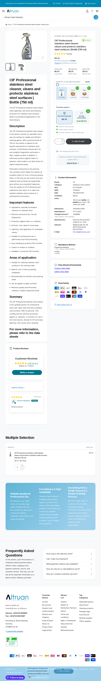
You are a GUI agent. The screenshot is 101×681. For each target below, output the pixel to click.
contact (45, 602)
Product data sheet (62, 268)
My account (46, 605)
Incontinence (84, 615)
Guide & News (47, 620)
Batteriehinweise (67, 630)
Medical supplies (85, 618)
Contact (58, 3)
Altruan (13, 669)
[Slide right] (42, 58)
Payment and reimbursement (48, 609)
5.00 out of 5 (33, 363)
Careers (64, 602)
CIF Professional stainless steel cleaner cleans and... (32, 24)
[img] (16, 397)
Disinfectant (84, 605)
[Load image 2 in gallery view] (21, 66)
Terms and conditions (65, 615)
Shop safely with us (64, 304)
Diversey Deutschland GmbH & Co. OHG (70, 36)
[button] (3, 11)
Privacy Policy (47, 627)
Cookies (64, 627)
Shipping (57, 63)
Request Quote (72, 163)
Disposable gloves (86, 602)
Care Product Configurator (74, 3)
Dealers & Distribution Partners (69, 606)
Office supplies (85, 621)
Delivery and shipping (47, 615)
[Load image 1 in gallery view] (10, 66)
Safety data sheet (61, 272)
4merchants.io (18, 672)
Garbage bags (84, 611)
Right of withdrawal (68, 620)
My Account (91, 3)
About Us (45, 624)
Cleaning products (86, 608)
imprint (63, 611)
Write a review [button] (27, 372)
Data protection (67, 624)
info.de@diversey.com (81, 232)
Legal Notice (47, 630)
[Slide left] (37, 58)
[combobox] (50, 17)
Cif (74, 182)
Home (10, 24)
